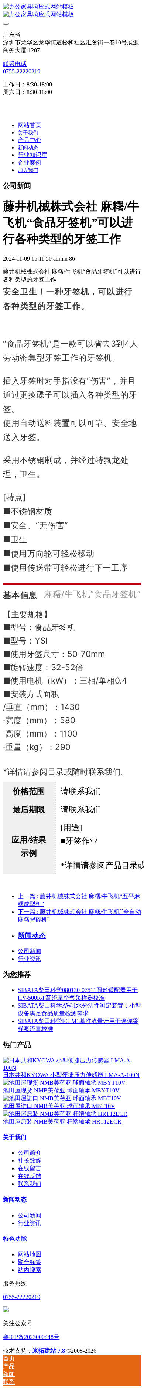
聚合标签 (29, 1262)
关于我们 (15, 1137)
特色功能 (15, 1239)
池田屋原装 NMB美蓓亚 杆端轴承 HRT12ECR (62, 1121)
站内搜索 (29, 1270)
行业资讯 (29, 959)
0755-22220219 (21, 71)
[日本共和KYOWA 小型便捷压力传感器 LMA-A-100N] (72, 1068)
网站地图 (29, 1254)
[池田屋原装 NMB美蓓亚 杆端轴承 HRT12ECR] (65, 1114)
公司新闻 (29, 951)
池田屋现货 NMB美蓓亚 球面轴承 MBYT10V (61, 1090)
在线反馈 (29, 1176)
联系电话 (15, 64)
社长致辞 (29, 1160)
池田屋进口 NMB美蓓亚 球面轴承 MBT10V (59, 1106)
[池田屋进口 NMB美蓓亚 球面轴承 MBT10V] (62, 1098)
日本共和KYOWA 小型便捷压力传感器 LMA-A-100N (71, 1075)
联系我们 (29, 1184)
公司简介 (29, 1153)
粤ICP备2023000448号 (31, 1337)
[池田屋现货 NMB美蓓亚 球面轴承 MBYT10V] (64, 1082)
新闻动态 (15, 1199)
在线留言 (29, 1168)
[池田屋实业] (72, 11)
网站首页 (29, 125)
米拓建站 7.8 (48, 1350)
